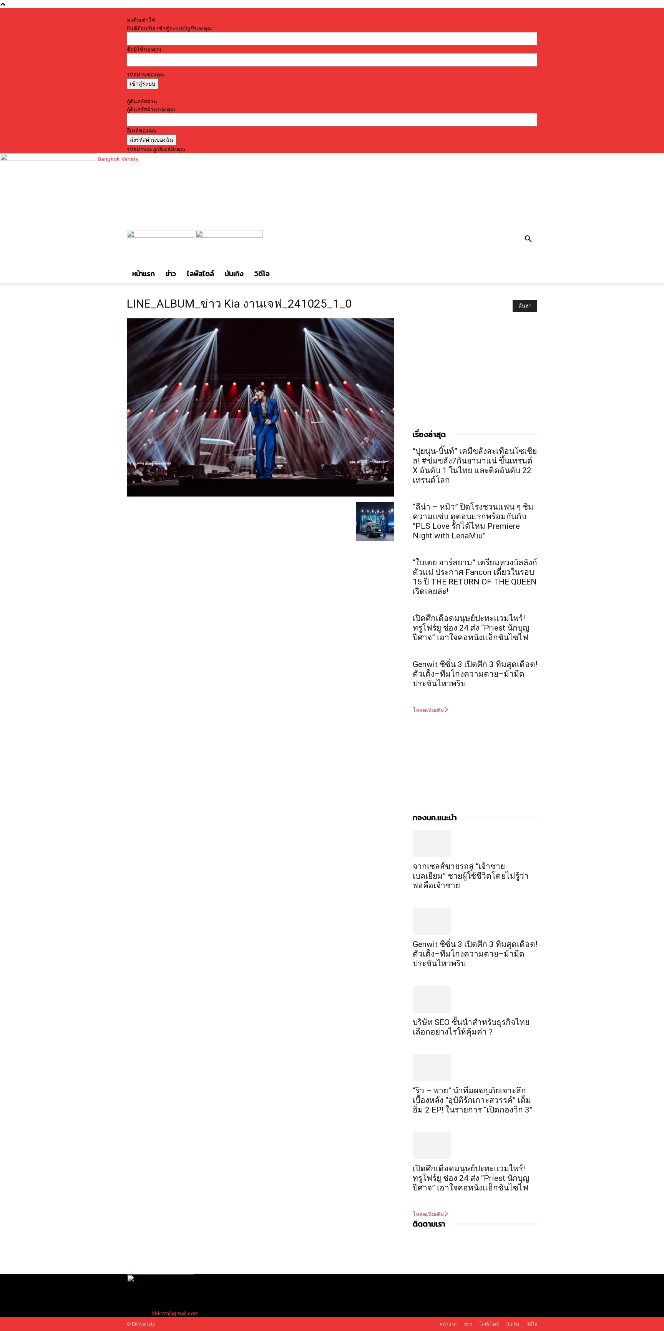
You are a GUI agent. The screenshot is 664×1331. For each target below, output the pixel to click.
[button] (528, 239)
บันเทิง (234, 273)
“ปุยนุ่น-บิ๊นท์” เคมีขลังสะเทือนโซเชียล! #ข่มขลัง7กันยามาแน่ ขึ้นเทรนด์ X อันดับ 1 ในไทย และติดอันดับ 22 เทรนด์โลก (475, 466)
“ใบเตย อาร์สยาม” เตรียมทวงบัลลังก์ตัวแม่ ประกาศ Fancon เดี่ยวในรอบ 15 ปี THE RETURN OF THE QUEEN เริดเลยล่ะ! (475, 577)
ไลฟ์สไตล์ (200, 273)
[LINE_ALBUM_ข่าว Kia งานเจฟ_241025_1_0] (260, 494)
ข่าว (171, 273)
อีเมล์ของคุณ (142, 130)
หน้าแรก (143, 273)
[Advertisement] (470, 379)
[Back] (236, 12)
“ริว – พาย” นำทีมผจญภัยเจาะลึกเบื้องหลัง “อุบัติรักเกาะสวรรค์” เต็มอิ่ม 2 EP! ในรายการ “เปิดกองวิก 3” (473, 1100)
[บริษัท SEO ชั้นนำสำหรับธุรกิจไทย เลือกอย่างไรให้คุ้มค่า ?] (475, 999)
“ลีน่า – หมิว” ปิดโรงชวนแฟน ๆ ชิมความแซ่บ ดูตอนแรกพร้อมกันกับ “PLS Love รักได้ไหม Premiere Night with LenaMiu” (473, 521)
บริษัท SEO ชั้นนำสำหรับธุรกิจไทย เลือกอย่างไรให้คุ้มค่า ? (471, 1027)
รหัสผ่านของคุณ (146, 74)
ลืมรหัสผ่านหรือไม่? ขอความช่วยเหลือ (171, 93)
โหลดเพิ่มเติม (428, 710)
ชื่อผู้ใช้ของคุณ (144, 49)
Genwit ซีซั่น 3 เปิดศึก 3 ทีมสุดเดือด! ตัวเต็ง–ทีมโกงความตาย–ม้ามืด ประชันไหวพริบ (475, 674)
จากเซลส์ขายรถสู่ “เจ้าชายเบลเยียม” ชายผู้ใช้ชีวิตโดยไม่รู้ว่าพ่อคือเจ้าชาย (471, 876)
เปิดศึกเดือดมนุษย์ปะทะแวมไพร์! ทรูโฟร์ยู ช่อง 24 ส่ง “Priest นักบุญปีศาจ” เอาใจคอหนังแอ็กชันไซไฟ (471, 628)
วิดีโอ (262, 273)
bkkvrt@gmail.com (175, 1313)
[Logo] (161, 235)
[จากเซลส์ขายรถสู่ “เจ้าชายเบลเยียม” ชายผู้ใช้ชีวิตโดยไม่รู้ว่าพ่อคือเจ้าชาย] (475, 843)
